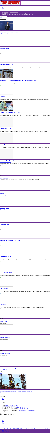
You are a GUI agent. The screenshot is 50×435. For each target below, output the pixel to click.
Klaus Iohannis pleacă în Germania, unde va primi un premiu (10, 240)
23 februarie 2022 (2, 353)
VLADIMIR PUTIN (46, 428)
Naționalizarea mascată (4, 96)
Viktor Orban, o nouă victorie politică (16, 409)
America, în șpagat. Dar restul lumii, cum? (7, 160)
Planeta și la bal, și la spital (4, 208)
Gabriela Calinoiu (6, 33)
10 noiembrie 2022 (2, 162)
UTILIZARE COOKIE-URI (5, 431)
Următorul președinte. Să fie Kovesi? (6, 272)
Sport (2, 9)
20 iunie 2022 (1, 209)
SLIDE (30, 428)
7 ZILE (2, 398)
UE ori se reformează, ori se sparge (5, 256)
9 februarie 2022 (2, 369)
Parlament (8, 428)
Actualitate (3, 6)
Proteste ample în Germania (4, 48)
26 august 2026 (2, 392)
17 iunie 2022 (1, 225)
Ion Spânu (5, 321)
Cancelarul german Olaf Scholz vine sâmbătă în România (9, 32)
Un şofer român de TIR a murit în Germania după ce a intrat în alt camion (12, 368)
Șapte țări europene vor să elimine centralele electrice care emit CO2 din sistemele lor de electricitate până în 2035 (18, 80)
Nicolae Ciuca (1, 428)
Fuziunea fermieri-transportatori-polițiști (6, 64)
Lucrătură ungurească (3, 176)
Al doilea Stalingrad (3, 304)
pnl (9, 428)
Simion (28, 428)
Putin (17, 428)
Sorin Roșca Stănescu (7, 162)
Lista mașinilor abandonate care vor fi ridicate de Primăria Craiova (27, 410)
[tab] (26, 397)
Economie (3, 420)
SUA (36, 428)
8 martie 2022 (1, 321)
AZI (2, 397)
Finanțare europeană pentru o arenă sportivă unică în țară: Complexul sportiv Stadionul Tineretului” (16, 391)
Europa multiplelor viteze (4, 288)
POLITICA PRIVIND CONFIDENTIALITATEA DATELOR (9, 430)
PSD (16, 428)
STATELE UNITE (33, 428)
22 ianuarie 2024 (2, 49)
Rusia (27, 428)
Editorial (3, 8)
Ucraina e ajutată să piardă (4, 224)
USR (43, 428)
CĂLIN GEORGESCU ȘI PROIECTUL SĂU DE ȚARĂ (12, 405)
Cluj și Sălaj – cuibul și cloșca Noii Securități (23, 408)
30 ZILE (3, 399)
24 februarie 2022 (2, 337)
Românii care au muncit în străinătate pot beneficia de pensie (9, 112)
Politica (2, 7)
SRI (31, 428)
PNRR (10, 428)
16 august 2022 (2, 178)
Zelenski (49, 428)
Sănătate (3, 423)
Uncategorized (3, 424)
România (26, 428)
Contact (2, 432)
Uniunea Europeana (41, 428)
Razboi (19, 428)
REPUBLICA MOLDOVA (22, 428)
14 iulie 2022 (1, 193)
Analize (2, 419)
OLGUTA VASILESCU (5, 428)
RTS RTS (5, 369)
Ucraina (37, 428)
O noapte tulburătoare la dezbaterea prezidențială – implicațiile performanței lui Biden (31, 411)
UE (38, 428)
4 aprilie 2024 (1, 33)
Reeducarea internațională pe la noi (5, 128)
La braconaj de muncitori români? (5, 144)
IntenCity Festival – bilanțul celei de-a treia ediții (21, 407)
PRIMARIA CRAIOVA (14, 428)
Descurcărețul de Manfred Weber (5, 192)
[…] (14, 35)
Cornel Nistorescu (6, 178)
